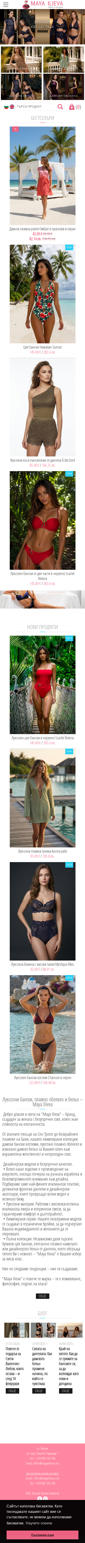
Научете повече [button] (39, 1523)
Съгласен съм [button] (42, 1535)
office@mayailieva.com (46, 1463)
